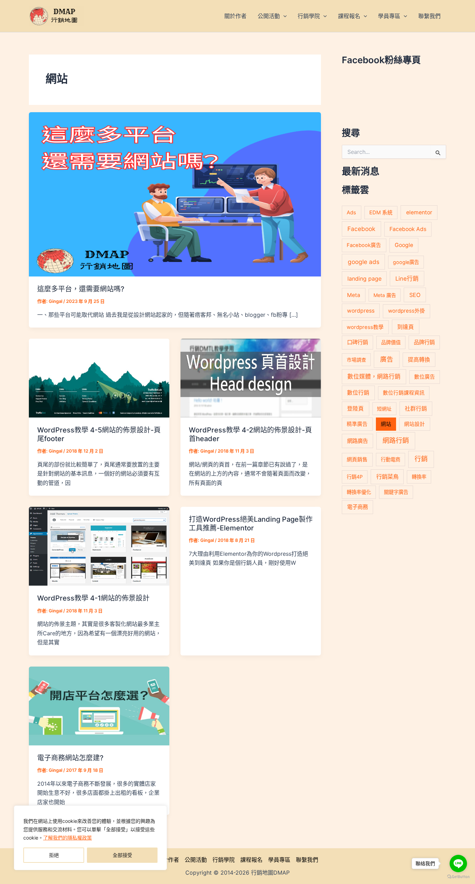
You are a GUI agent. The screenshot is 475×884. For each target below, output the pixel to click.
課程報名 (251, 859)
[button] (283, 16)
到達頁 (405, 326)
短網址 (384, 409)
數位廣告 (424, 377)
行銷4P (355, 477)
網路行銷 (396, 441)
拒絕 (54, 855)
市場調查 (356, 360)
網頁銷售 (357, 459)
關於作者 (168, 859)
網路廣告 (357, 441)
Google (404, 245)
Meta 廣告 (384, 295)
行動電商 (390, 459)
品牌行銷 (424, 342)
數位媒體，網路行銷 (374, 376)
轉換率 (419, 477)
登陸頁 (355, 408)
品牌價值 (391, 342)
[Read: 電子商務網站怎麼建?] (99, 705)
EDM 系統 (381, 212)
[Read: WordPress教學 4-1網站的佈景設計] (99, 545)
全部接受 (122, 855)
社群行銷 (416, 408)
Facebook (361, 228)
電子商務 (357, 507)
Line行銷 (407, 278)
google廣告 (406, 262)
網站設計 (414, 424)
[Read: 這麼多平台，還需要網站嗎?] (175, 193)
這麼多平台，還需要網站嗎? (80, 289)
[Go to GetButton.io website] (458, 877)
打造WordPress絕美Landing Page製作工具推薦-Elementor (251, 523)
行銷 (421, 459)
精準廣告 (357, 424)
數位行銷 (358, 392)
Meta (353, 295)
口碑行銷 (357, 342)
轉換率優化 (359, 492)
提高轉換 (419, 359)
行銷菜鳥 (387, 476)
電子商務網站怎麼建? (70, 758)
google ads (363, 261)
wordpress (361, 310)
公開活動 (196, 859)
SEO (414, 294)
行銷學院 (223, 859)
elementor (419, 212)
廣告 (386, 359)
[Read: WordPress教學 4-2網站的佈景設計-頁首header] (250, 377)
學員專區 (279, 859)
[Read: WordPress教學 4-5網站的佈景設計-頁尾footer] (99, 377)
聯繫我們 (307, 859)
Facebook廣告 (364, 245)
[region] (90, 837)
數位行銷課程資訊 (404, 393)
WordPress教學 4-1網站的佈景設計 (93, 598)
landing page (364, 278)
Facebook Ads (407, 229)
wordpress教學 (365, 327)
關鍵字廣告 (396, 492)
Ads (351, 212)
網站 (386, 424)
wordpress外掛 (406, 310)
